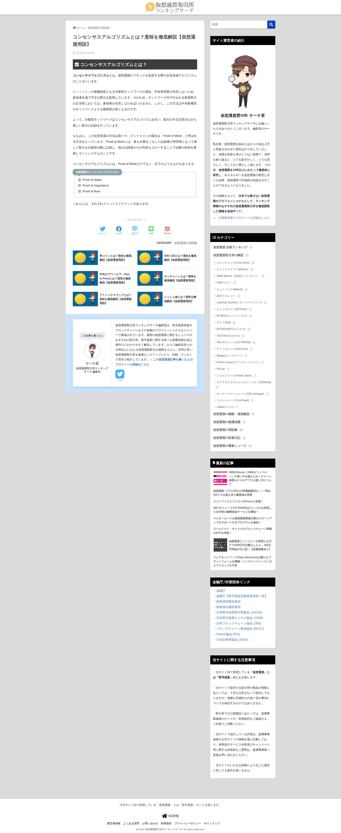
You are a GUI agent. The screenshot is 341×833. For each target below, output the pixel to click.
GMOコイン (226, 282)
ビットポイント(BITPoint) (234, 309)
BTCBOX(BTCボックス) (233, 328)
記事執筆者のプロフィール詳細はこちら (244, 217)
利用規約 (166, 823)
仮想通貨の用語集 (185, 243)
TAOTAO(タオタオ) (230, 335)
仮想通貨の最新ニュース (232, 445)
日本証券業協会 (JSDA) (232, 639)
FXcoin (223, 368)
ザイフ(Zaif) (226, 322)
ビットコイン (82, 91)
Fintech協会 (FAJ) (228, 634)
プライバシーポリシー (187, 823)
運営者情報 (113, 823)
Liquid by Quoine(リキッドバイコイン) (241, 302)
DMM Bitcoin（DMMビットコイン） (240, 275)
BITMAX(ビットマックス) (234, 315)
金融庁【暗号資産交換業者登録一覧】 (242, 596)
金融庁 (220, 590)
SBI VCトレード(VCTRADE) (236, 342)
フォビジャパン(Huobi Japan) (236, 375)
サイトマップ (212, 823)
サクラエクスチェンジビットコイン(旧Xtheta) (244, 384)
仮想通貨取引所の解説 (230, 255)
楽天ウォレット (228, 295)
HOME (173, 816)
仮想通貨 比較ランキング (232, 247)
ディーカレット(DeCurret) (234, 348)
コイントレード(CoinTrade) (235, 400)
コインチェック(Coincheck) (235, 262)
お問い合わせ (150, 823)
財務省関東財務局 (228, 601)
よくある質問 (131, 823)
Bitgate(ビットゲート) (231, 355)
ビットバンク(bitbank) (232, 289)
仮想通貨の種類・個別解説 (233, 414)
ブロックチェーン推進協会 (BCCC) (240, 628)
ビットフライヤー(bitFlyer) (234, 269)
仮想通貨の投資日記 (229, 437)
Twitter (120, 380)
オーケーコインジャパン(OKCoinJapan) (242, 393)
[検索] (271, 25)
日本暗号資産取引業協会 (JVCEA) (239, 612)
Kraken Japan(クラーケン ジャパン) (240, 362)
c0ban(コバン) (227, 406)
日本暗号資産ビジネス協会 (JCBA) (239, 618)
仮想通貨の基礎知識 (229, 422)
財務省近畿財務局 (228, 607)
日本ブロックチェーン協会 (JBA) (238, 623)
